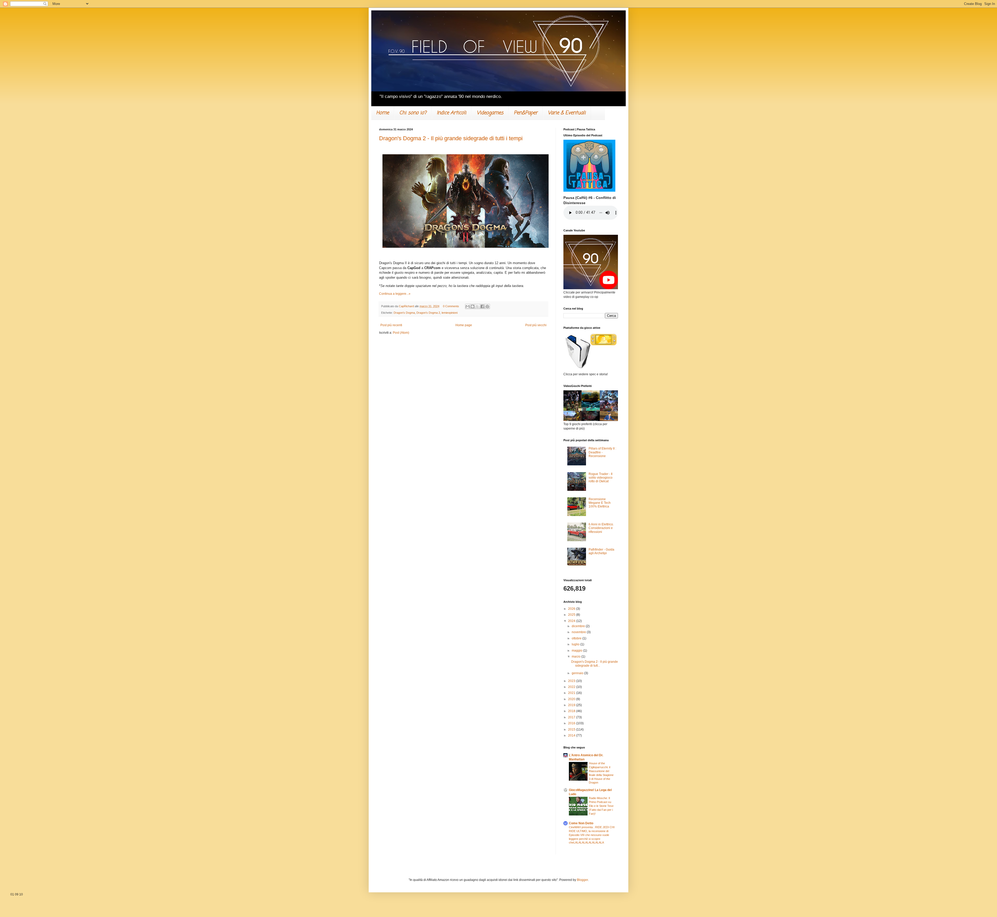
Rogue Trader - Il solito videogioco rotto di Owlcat (600, 477)
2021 (572, 693)
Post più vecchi (536, 325)
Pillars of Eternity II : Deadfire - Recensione (602, 452)
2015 (572, 729)
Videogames (490, 113)
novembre (579, 632)
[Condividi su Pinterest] (487, 306)
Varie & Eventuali (567, 113)
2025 (572, 615)
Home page (463, 325)
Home (382, 113)
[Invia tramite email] (467, 306)
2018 (572, 711)
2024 (572, 621)
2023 (572, 681)
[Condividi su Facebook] (482, 306)
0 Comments (451, 306)
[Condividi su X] (477, 306)
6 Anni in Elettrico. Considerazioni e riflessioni (601, 528)
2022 (572, 687)
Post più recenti (391, 325)
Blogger (582, 880)
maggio (577, 650)
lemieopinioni (449, 312)
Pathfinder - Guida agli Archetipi (601, 551)
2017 (572, 717)
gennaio (578, 673)
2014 (572, 735)
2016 (572, 723)
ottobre (577, 638)
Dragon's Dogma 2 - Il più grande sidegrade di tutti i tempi (451, 138)
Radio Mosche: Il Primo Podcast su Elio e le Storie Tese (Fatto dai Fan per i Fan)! (601, 805)
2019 (572, 705)
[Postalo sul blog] (472, 306)
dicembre (579, 626)
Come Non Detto (581, 823)
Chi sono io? (412, 113)
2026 (572, 609)
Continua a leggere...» (394, 294)
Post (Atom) (401, 332)
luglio (576, 644)
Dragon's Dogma (404, 312)
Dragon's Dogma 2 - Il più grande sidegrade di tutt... (594, 663)
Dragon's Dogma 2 (428, 312)
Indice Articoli (451, 113)
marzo (576, 656)
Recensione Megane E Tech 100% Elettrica (600, 502)
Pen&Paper (525, 113)
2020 (572, 699)
